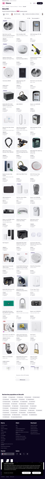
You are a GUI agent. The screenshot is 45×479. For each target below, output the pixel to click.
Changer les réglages (8, 472)
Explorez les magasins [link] (20, 430)
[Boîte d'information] (10, 18)
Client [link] (17, 423)
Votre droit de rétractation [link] (20, 439)
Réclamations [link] (18, 434)
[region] (22, 469)
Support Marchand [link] (34, 425)
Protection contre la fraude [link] (20, 436)
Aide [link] (16, 425)
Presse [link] (2, 430)
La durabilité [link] (3, 435)
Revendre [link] (2, 437)
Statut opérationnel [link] (34, 432)
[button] (34, 3)
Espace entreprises (13, 0)
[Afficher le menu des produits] (42, 9)
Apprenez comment (23, 11)
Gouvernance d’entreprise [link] (5, 446)
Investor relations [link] (4, 448)
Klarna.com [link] (12, 476)
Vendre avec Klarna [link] (34, 428)
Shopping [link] (7, 6)
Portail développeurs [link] (34, 430)
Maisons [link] (20, 6)
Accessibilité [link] (3, 438)
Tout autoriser (36, 472)
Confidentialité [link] (3, 432)
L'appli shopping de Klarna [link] (20, 428)
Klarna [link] (3, 6)
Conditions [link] (3, 476)
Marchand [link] (33, 423)
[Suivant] (41, 14)
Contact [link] (2, 442)
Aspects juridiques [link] (4, 428)
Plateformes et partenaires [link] (35, 433)
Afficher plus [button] (22, 379)
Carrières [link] (2, 427)
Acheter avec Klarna (5, 0)
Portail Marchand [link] (34, 427)
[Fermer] (41, 463)
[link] (17, 454)
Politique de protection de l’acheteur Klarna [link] (22, 432)
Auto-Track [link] (3, 440)
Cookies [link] (7, 476)
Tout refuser (26, 472)
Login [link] (17, 427)
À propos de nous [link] (4, 425)
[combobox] (36, 18)
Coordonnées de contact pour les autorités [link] (7, 444)
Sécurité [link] (2, 433)
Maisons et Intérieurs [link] (14, 6)
